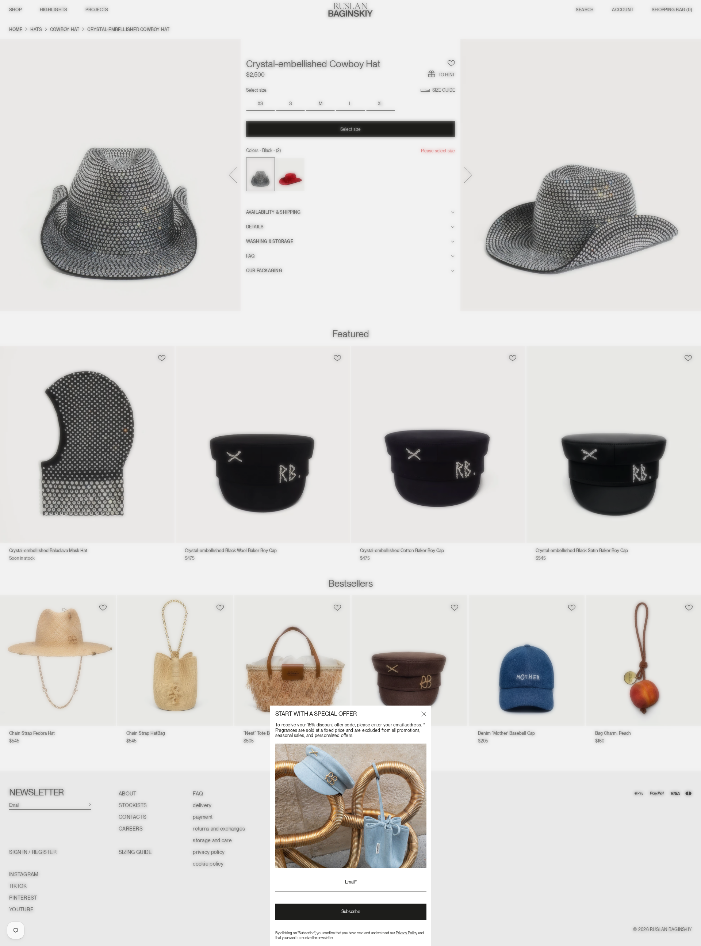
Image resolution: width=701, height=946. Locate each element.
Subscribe (350, 911)
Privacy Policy (406, 933)
